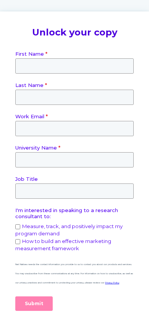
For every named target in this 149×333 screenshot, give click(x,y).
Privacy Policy (112, 282)
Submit (34, 303)
